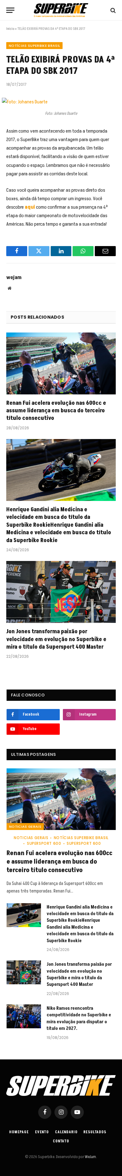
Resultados (95, 1132)
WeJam (90, 1157)
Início (10, 28)
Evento (42, 1132)
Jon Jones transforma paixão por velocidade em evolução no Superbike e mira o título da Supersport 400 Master (56, 639)
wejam (14, 277)
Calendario (66, 1132)
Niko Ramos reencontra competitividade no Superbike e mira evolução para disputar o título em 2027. (79, 1018)
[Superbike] (61, 10)
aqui (30, 207)
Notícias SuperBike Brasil (34, 45)
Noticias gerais (25, 826)
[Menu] (10, 10)
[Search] (112, 10)
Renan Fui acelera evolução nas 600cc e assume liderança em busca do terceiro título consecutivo (56, 410)
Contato (61, 1141)
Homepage (19, 1132)
